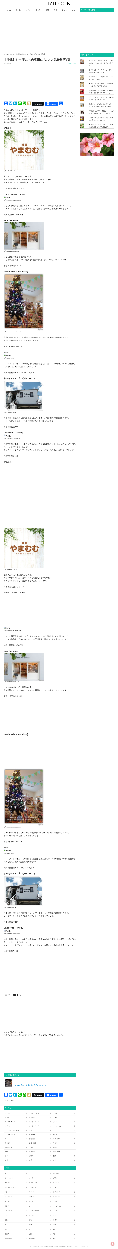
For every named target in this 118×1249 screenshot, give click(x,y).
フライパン (8, 1210)
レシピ (55, 1134)
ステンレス (56, 1192)
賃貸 (54, 1156)
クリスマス (32, 1187)
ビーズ (31, 1206)
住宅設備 (32, 1139)
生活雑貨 (32, 1151)
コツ (54, 1187)
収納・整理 (56, 1139)
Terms (76, 1246)
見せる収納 (8, 1238)
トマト (55, 1201)
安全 (30, 1224)
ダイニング (56, 1196)
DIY (30, 1173)
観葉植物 (32, 1238)
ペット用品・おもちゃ (12, 1130)
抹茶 (6, 1229)
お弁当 (55, 1117)
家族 (54, 1224)
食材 (54, 1160)
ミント (55, 1210)
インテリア (8, 1113)
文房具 (31, 1147)
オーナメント (9, 1178)
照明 (6, 1151)
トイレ (31, 1201)
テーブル (7, 1201)
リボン (55, 1215)
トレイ (7, 1206)
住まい (7, 1139)
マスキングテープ (34, 1210)
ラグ (6, 1215)
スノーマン (8, 1196)
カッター (32, 1178)
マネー (31, 1130)
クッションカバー (10, 1187)
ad (5, 1173)
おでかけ (7, 1117)
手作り (55, 1143)
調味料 (31, 1156)
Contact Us (84, 1246)
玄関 (30, 1234)
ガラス (55, 1178)
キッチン (7, 1182)
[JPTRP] (97, 156)
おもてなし (32, 1117)
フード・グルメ (34, 1126)
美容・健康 (56, 1151)
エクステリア (57, 1113)
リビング (32, 1215)
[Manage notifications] (112, 1244)
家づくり (7, 1143)
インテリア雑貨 (34, 1113)
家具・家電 (32, 1143)
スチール (32, 1192)
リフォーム (32, 1134)
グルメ (55, 1122)
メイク (55, 1130)
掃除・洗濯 (8, 1147)
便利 (30, 1220)
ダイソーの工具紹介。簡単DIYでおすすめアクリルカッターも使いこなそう (101, 63)
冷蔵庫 (55, 1220)
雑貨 (6, 1160)
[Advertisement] (59, 32)
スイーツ (7, 1126)
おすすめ (56, 1173)
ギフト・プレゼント (35, 1122)
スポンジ (32, 1196)
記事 (12, 1100)
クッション (56, 1182)
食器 (30, 1160)
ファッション (57, 1126)
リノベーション (10, 1134)
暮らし (55, 1147)
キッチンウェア (10, 1122)
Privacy (69, 1246)
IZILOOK (59, 3)
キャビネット (33, 1182)
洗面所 (7, 1234)
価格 (6, 1220)
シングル (7, 1192)
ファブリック (57, 1206)
